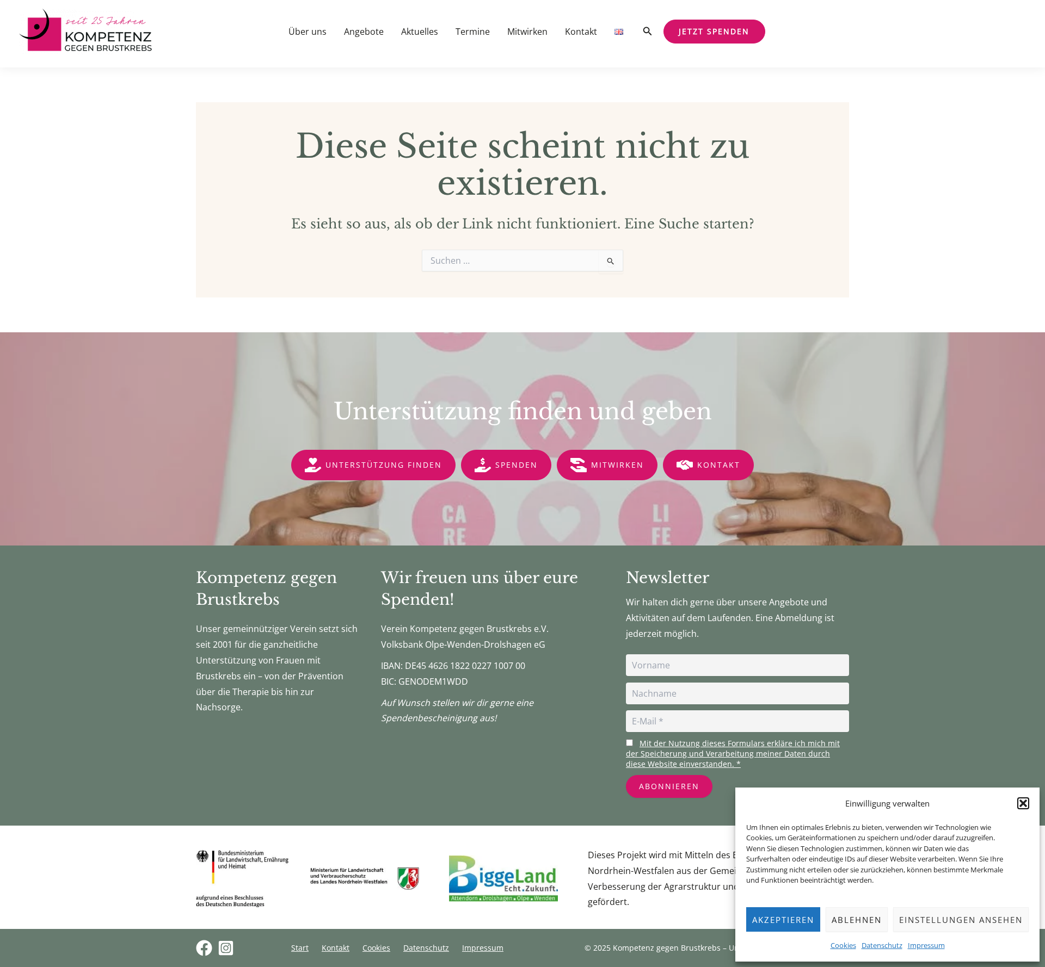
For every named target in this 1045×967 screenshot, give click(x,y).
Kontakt (581, 32)
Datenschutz (882, 945)
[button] (1023, 803)
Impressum (926, 945)
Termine (473, 32)
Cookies (843, 945)
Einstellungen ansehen (961, 919)
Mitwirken (527, 32)
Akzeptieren (783, 919)
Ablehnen (857, 919)
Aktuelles (419, 32)
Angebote (364, 32)
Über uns (307, 32)
